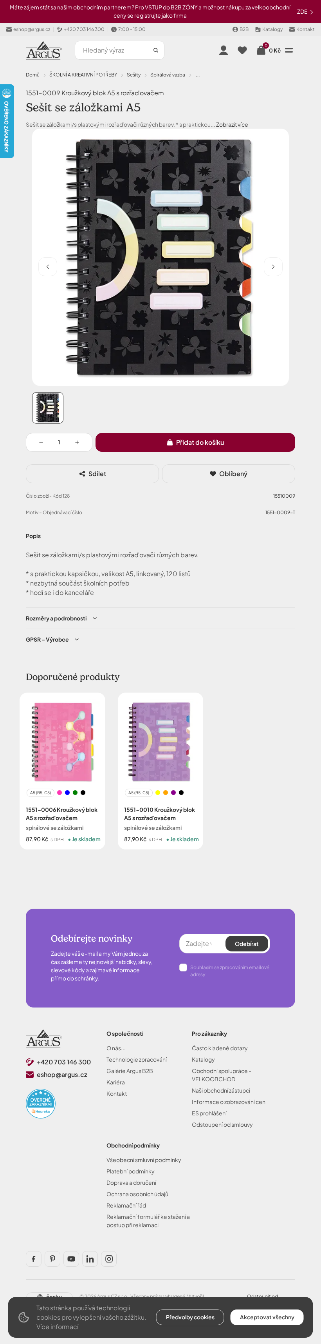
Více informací (57, 1326)
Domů (33, 75)
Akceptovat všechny (267, 1316)
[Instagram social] (109, 1259)
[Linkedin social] (90, 1259)
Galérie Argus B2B (129, 1070)
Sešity (134, 75)
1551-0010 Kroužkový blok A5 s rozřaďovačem (159, 813)
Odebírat (247, 943)
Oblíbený (233, 473)
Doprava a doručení (131, 1182)
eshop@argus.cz (62, 1074)
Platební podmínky (130, 1171)
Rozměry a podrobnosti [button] (56, 618)
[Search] (155, 50)
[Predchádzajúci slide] (47, 266)
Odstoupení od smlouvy (222, 1124)
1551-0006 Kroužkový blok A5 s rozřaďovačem (61, 813)
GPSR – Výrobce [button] (47, 639)
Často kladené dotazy (220, 1047)
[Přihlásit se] (223, 50)
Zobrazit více (232, 124)
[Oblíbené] (242, 50)
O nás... (116, 1047)
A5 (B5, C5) (40, 792)
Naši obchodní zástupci (221, 1090)
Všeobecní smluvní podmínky (143, 1159)
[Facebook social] (33, 1259)
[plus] (77, 442)
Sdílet (97, 473)
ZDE (302, 11)
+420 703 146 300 (64, 1062)
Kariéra (115, 1082)
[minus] (41, 442)
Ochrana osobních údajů (137, 1193)
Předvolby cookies (190, 1316)
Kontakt (116, 1093)
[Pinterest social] (52, 1259)
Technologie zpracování (136, 1059)
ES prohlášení (209, 1113)
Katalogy (203, 1059)
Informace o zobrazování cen (228, 1101)
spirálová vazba (167, 75)
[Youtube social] (71, 1259)
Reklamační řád (126, 1205)
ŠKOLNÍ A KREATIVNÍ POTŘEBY (83, 75)
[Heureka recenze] (41, 1103)
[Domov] (44, 1038)
